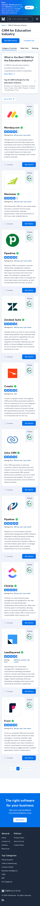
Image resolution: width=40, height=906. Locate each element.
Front (7, 720)
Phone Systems (7, 860)
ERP (3, 878)
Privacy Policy (19, 838)
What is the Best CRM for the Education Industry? (19, 59)
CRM (3, 874)
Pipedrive (9, 253)
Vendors (5, 845)
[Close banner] (36, 7)
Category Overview (9, 48)
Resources (5, 849)
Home (4, 838)
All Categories (7, 882)
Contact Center (7, 867)
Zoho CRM (10, 452)
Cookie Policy (19, 845)
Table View (24, 48)
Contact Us (6, 841)
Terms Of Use (19, 841)
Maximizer (10, 194)
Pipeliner (9, 519)
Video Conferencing (9, 863)
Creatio (8, 386)
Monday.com (12, 127)
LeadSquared (12, 652)
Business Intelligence (9, 871)
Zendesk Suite (12, 319)
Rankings (35, 48)
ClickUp (8, 585)
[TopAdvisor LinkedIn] (3, 900)
